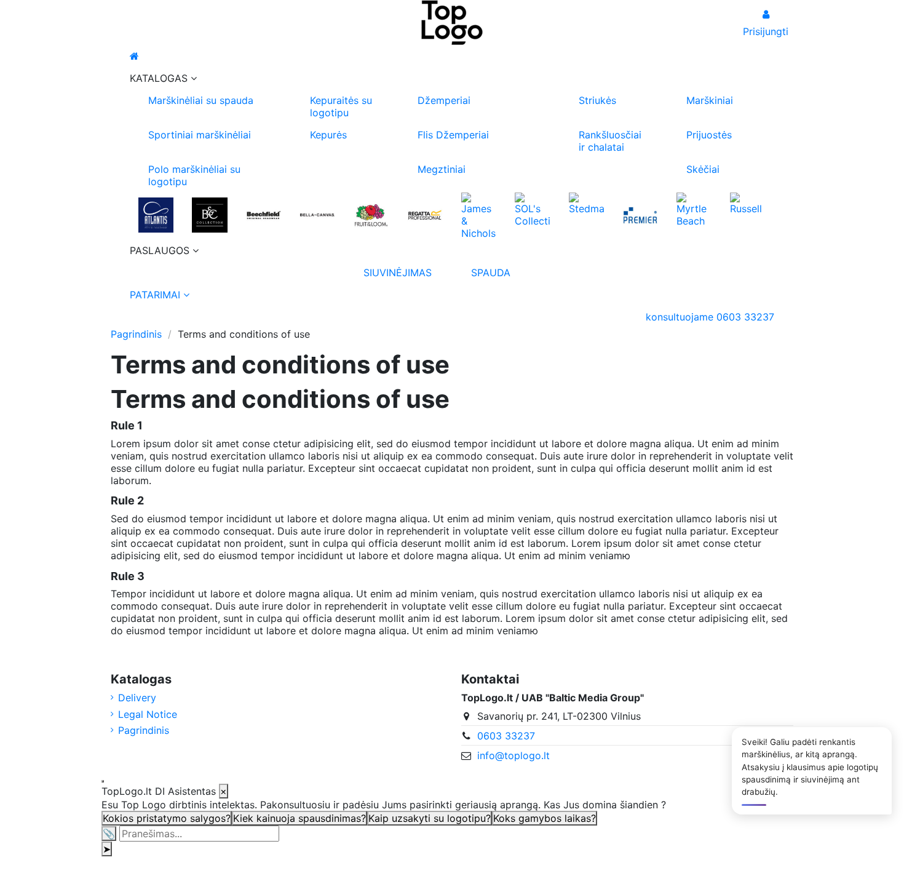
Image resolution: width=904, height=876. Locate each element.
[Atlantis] (155, 215)
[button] (452, 78)
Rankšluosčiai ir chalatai (610, 141)
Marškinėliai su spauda (200, 100)
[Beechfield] (263, 215)
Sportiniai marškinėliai (199, 135)
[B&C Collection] (209, 215)
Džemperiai (444, 100)
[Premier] (639, 215)
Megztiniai (442, 169)
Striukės (597, 100)
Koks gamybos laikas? (544, 818)
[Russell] (747, 202)
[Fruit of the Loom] (371, 215)
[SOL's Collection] (532, 208)
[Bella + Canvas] (317, 215)
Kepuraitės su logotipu (341, 106)
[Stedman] (586, 202)
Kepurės (328, 135)
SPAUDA (490, 272)
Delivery (137, 697)
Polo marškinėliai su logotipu (194, 175)
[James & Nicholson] (478, 215)
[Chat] (102, 781)
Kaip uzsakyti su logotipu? (429, 818)
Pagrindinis (143, 730)
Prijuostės (709, 135)
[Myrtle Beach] (694, 208)
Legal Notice (147, 714)
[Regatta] (424, 215)
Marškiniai (709, 100)
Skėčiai (703, 169)
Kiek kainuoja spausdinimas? (299, 818)
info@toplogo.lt (513, 755)
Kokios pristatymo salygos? (167, 818)
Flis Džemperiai (453, 135)
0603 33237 (506, 736)
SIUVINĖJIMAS (397, 272)
